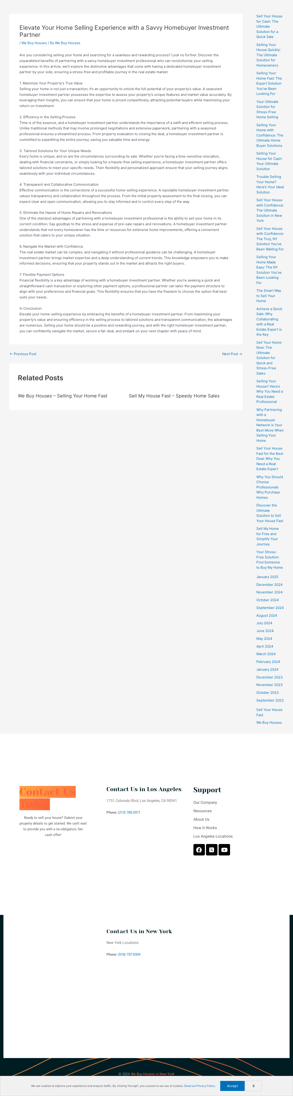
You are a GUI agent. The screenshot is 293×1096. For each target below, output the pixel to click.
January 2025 (267, 577)
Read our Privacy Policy (199, 1086)
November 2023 (269, 685)
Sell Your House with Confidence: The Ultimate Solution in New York (270, 210)
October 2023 (267, 692)
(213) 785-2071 (129, 812)
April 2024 (264, 646)
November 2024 (269, 592)
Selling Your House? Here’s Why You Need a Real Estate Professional (269, 391)
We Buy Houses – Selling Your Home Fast (62, 396)
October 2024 (267, 600)
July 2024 (264, 623)
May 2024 (264, 638)
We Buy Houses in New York (152, 1074)
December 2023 (269, 677)
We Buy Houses (34, 43)
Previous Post (23, 354)
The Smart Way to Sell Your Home (268, 295)
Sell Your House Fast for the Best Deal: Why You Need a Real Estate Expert (269, 458)
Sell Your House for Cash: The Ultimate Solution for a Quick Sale (269, 26)
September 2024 (270, 608)
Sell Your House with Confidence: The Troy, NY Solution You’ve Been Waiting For (270, 238)
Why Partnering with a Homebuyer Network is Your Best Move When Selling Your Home (270, 425)
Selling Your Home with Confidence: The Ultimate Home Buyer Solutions (269, 135)
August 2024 (266, 615)
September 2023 (270, 700)
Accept (232, 1086)
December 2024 (269, 584)
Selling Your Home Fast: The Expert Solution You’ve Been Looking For (269, 83)
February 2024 (268, 661)
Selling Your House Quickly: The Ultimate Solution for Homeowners (268, 55)
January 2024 (267, 669)
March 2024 (266, 654)
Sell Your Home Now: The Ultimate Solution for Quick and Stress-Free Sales (269, 357)
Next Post (232, 354)
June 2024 (265, 631)
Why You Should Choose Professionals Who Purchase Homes (269, 487)
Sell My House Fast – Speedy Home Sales (174, 396)
